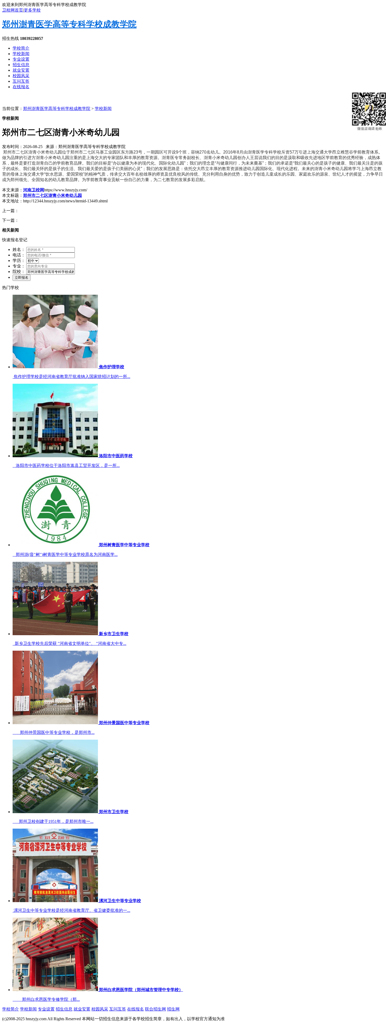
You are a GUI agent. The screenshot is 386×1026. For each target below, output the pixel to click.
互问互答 (21, 81)
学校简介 (21, 48)
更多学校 (32, 10)
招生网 (173, 1009)
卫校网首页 (12, 10)
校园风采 (21, 75)
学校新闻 (21, 53)
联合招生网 (155, 1009)
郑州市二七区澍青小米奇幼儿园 (52, 195)
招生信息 (21, 64)
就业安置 (21, 70)
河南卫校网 (33, 190)
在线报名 (21, 87)
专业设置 (21, 59)
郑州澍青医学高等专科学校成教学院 (69, 24)
